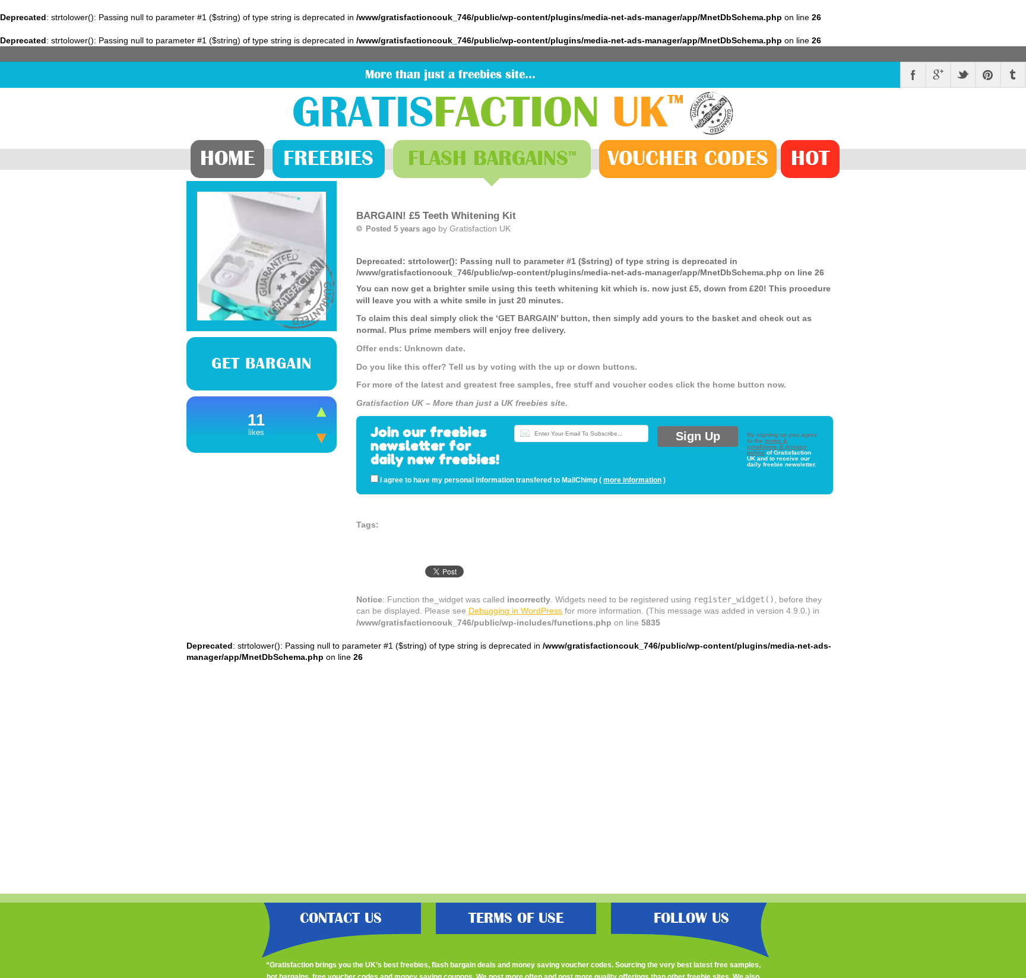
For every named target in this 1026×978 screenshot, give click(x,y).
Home (227, 158)
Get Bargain (261, 363)
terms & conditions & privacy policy (777, 446)
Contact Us (341, 918)
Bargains (492, 158)
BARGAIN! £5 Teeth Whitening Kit (436, 215)
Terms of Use (515, 918)
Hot (810, 158)
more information (632, 480)
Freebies (328, 158)
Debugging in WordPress (515, 610)
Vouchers (687, 158)
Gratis (488, 113)
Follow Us (691, 918)
